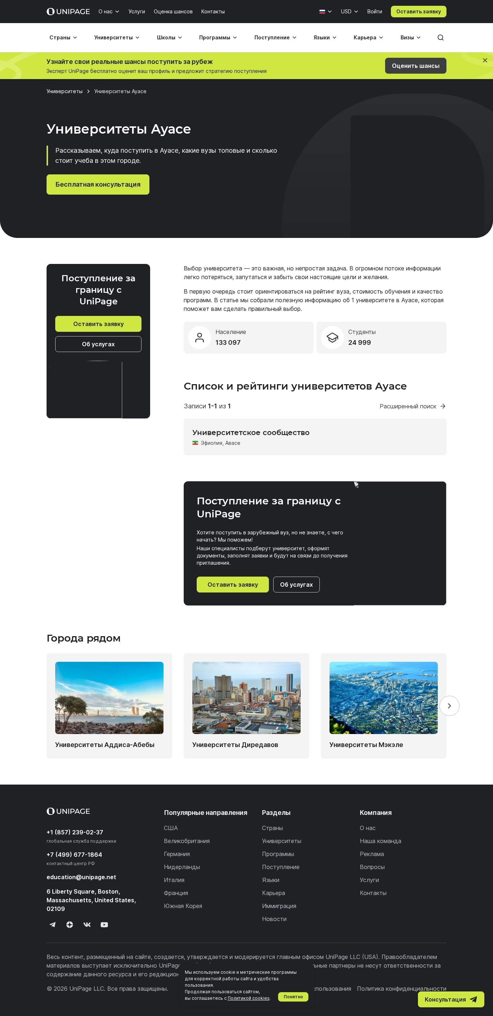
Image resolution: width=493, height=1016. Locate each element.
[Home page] (68, 11)
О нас (106, 11)
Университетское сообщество (251, 432)
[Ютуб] (104, 924)
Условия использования (317, 988)
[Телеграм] (52, 924)
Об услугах (98, 344)
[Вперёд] (449, 706)
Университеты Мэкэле (366, 744)
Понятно (293, 996)
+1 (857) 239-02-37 (75, 832)
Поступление (272, 37)
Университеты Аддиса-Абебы (104, 744)
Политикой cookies (249, 998)
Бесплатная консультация (98, 184)
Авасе (232, 443)
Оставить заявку (418, 11)
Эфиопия (211, 443)
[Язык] (326, 11)
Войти (374, 11)
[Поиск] (440, 37)
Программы (214, 37)
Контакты (213, 11)
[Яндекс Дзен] (69, 924)
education (81, 877)
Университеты (113, 37)
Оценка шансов (173, 11)
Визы (407, 37)
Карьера (365, 37)
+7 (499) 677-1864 (74, 854)
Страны (59, 37)
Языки (322, 37)
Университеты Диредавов (235, 744)
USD (346, 11)
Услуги (136, 11)
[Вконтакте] (87, 924)
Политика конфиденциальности (401, 988)
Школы (166, 37)
